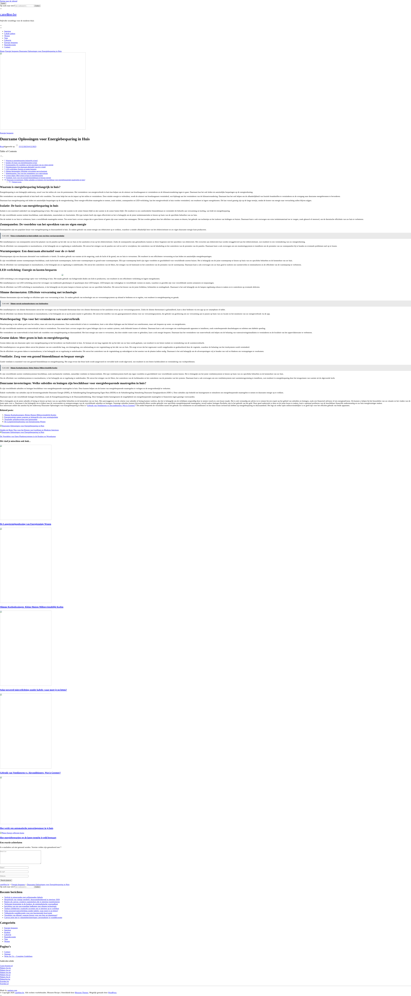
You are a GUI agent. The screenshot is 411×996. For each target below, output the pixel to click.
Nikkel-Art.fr (5, 977)
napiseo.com (12, 990)
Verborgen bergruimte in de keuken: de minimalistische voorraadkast (31, 904)
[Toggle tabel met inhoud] (1, 156)
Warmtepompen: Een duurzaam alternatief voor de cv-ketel (26, 167)
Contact (7, 47)
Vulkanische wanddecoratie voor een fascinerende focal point (28, 913)
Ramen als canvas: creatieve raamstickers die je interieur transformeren (32, 902)
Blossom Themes (81, 993)
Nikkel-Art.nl (5, 970)
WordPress (112, 993)
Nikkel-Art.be (5, 968)
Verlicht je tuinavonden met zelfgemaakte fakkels (23, 897)
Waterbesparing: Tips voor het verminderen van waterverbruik (27, 173)
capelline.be (8, 14)
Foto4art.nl (4, 984)
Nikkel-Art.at (5, 975)
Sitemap (7, 954)
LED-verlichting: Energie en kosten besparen (21, 169)
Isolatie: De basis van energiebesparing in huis (21, 163)
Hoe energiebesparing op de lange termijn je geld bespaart (28, 837)
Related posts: (17, 182)
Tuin (6, 38)
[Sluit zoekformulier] (1, 8)
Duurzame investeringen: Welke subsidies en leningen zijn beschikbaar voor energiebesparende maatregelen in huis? (46, 180)
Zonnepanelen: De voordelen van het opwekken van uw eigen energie (29, 165)
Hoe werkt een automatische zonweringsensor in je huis (26, 828)
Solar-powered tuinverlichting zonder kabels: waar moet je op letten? (33, 690)
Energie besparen (11, 42)
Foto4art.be (4, 981)
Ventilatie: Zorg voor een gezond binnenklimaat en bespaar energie (28, 178)
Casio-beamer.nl (6, 966)
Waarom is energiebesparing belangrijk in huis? (22, 161)
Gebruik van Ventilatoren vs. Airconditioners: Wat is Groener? (30, 772)
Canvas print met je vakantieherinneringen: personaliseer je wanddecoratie (33, 917)
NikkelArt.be (5, 979)
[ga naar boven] (1, 995)
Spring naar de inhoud (8, 1)
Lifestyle (7, 40)
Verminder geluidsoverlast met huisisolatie (20, 419)
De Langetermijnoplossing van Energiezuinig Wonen (24, 422)
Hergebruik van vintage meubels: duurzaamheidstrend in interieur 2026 (32, 899)
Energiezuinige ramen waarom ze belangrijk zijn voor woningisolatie (31, 417)
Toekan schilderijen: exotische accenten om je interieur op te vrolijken (31, 908)
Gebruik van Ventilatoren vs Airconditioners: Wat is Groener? (111, 405)
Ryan (2, 146)
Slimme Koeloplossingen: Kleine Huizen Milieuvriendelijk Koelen (30, 415)
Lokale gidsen (9, 33)
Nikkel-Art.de (5, 972)
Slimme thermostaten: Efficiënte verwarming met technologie (26, 171)
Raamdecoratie (10, 45)
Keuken (7, 932)
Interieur (7, 31)
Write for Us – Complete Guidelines (18, 956)
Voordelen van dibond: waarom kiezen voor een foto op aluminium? (30, 915)
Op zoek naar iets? (7, 6)
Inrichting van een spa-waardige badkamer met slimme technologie (30, 906)
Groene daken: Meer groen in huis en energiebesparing (24, 176)
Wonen (7, 36)
